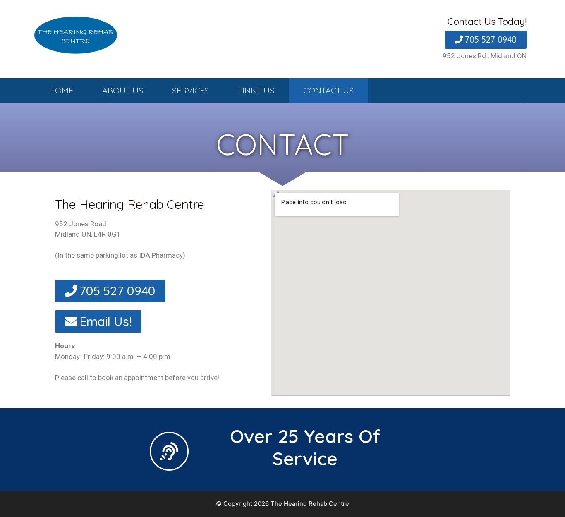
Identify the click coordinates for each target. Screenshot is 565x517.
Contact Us (328, 90)
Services (190, 90)
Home (61, 90)
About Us (122, 90)
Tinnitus (256, 90)
